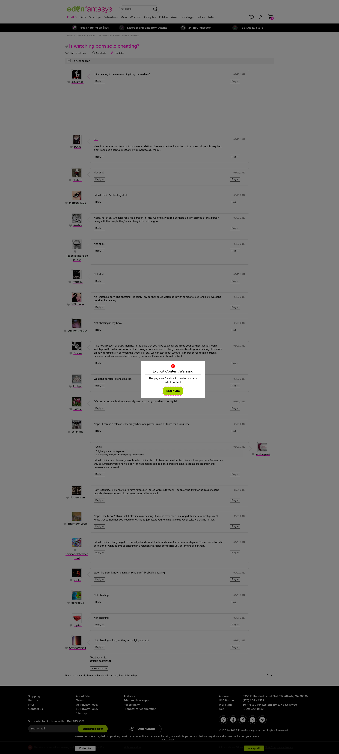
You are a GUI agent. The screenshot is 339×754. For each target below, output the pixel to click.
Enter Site (173, 391)
